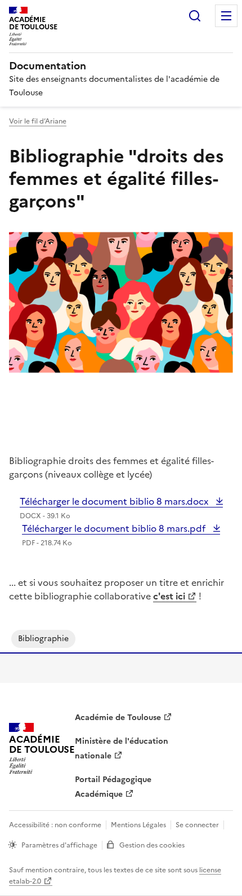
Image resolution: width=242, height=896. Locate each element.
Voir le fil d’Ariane (37, 121)
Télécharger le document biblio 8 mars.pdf (115, 528)
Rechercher (194, 16)
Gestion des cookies (152, 845)
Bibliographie (43, 639)
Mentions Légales (138, 825)
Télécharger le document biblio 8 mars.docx (115, 501)
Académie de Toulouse (118, 717)
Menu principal (226, 16)
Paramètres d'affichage (59, 845)
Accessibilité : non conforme (55, 825)
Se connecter (197, 825)
